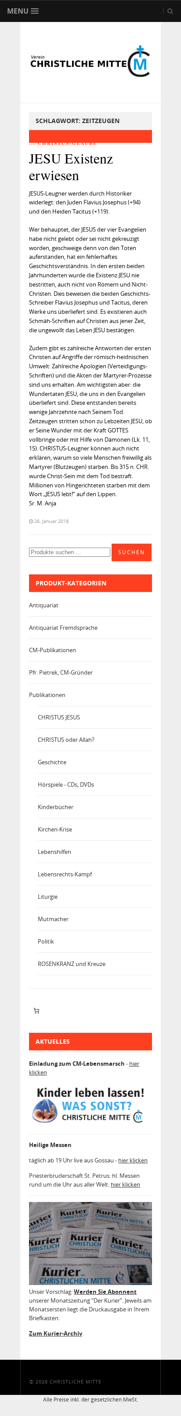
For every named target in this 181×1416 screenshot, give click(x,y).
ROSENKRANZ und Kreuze (71, 964)
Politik (46, 941)
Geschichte (52, 762)
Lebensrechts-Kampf (65, 874)
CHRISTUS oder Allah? (66, 740)
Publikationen (47, 695)
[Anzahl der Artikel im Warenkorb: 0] (36, 1011)
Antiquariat (43, 605)
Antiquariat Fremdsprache (63, 628)
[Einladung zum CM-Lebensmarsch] (90, 1123)
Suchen (131, 552)
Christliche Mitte (75, 1381)
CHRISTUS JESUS (59, 717)
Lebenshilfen (54, 852)
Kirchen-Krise (55, 829)
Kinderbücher (55, 807)
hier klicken (133, 1160)
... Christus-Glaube (63, 143)
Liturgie (48, 896)
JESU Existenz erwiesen (71, 166)
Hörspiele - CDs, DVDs (66, 784)
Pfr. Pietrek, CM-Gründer (61, 672)
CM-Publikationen (52, 650)
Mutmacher (53, 919)
